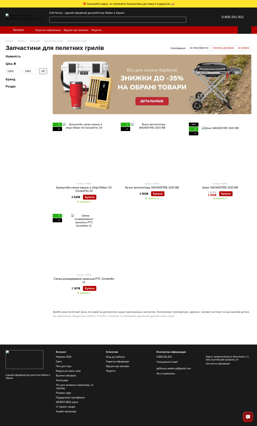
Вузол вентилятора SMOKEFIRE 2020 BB (152, 187)
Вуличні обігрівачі (66, 375)
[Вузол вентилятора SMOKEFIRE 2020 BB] (152, 151)
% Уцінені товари (65, 406)
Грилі (59, 361)
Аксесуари (62, 380)
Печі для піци (63, 366)
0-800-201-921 (233, 17)
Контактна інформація (218, 363)
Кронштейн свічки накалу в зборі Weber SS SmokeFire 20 (84, 189)
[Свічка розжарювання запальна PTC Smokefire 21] (84, 242)
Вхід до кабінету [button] (115, 356)
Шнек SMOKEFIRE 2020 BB (220, 187)
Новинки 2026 (63, 356)
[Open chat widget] (248, 417)
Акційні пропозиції (66, 411)
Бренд (10, 79)
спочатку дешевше (223, 47)
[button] (254, 4)
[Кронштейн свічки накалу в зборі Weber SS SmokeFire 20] (84, 151)
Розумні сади (63, 392)
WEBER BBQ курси (67, 402)
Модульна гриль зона (68, 370)
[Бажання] (205, 17)
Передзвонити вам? (167, 362)
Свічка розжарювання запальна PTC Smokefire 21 (84, 280)
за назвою (243, 47)
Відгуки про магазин (76, 30)
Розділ (11, 86)
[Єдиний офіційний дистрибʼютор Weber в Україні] (24, 359)
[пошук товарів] (183, 20)
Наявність (13, 56)
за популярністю (199, 47)
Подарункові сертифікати (70, 397)
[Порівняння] (195, 17)
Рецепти (96, 30)
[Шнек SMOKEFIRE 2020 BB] (220, 151)
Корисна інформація (48, 30)
